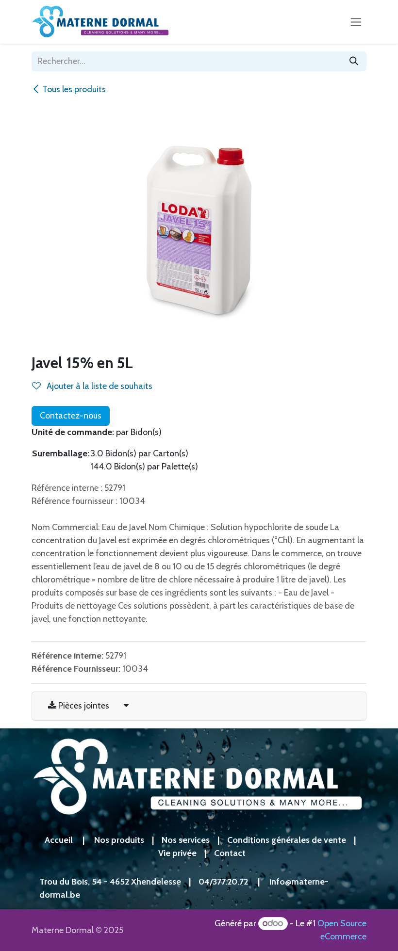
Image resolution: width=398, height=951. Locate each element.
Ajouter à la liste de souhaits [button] (98, 386)
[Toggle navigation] (356, 21)
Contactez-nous (70, 415)
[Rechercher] (353, 61)
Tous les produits (74, 89)
